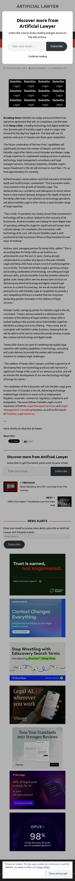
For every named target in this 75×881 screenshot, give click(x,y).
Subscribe (56, 46)
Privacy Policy (43, 867)
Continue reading (37, 56)
